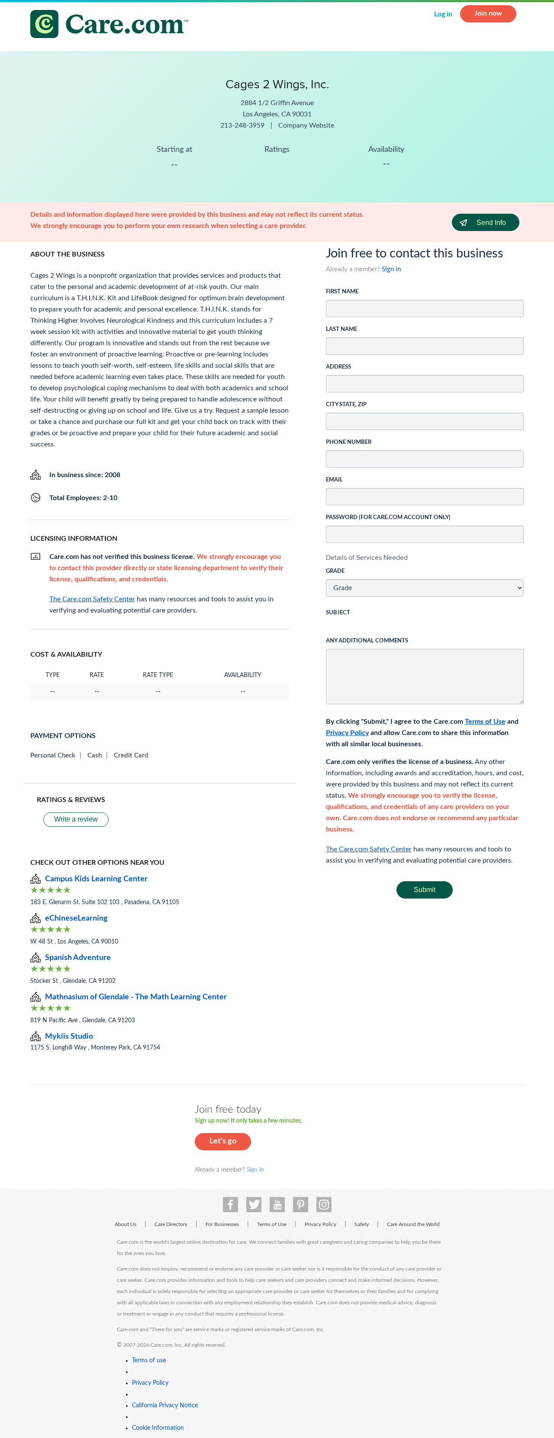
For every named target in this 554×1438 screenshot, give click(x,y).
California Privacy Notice (165, 1406)
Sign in (391, 269)
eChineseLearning (76, 918)
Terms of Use (485, 721)
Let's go (222, 1141)
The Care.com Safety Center (369, 849)
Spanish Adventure (78, 958)
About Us (125, 1224)
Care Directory (171, 1224)
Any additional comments (367, 641)
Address (338, 367)
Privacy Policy (347, 732)
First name (342, 292)
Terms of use (149, 1361)
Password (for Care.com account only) (388, 517)
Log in (443, 14)
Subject (338, 613)
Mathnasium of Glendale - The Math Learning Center (136, 997)
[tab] (425, 557)
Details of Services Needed (367, 557)
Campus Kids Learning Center (96, 879)
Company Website (306, 125)
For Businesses (222, 1224)
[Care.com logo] (112, 25)
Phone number (348, 442)
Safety (361, 1224)
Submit (424, 889)
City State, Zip (346, 405)
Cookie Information (158, 1428)
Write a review (76, 819)
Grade (335, 571)
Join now (488, 13)
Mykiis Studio (69, 1036)
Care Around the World (413, 1224)
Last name (341, 329)
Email (334, 480)
